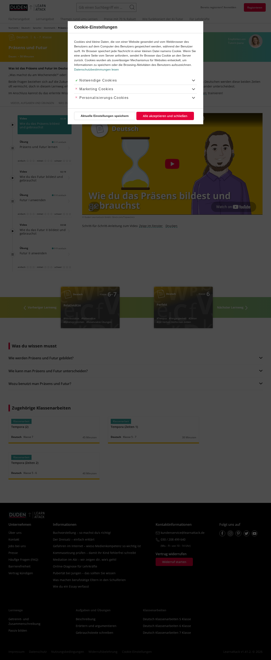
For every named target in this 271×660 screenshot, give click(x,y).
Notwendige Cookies (98, 80)
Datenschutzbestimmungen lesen (96, 69)
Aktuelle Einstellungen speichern (105, 116)
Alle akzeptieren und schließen (165, 116)
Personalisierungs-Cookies (104, 98)
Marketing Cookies (96, 89)
